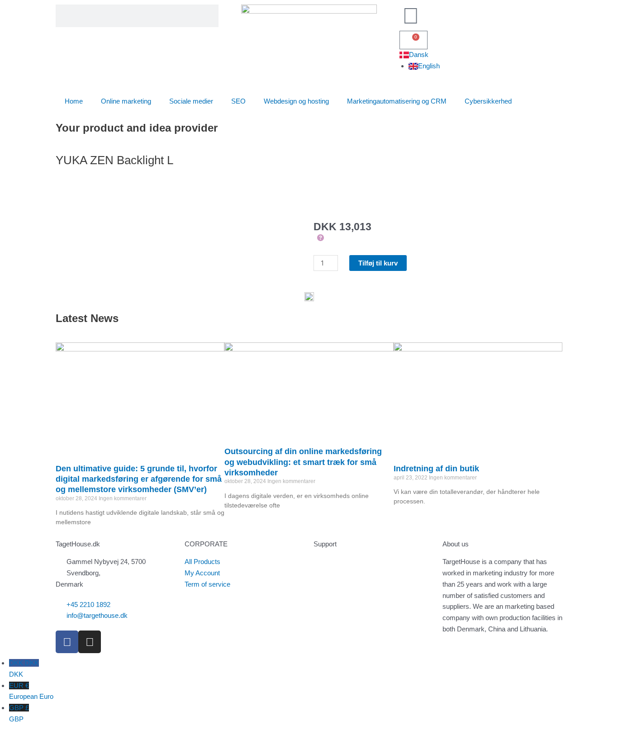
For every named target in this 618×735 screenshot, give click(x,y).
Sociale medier (191, 101)
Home (74, 101)
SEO (238, 101)
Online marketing (126, 101)
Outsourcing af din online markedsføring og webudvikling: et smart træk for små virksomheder (303, 462)
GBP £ (19, 713)
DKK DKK (24, 668)
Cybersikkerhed (488, 101)
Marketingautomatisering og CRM (397, 101)
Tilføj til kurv (378, 263)
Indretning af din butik (436, 468)
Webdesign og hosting (296, 101)
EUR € (31, 691)
